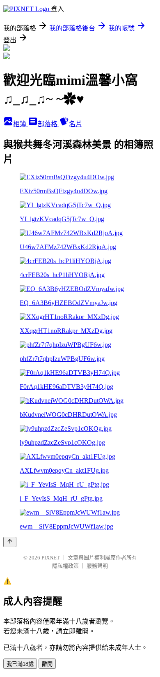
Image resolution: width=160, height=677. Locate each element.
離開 (47, 664)
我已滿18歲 (20, 664)
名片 (75, 123)
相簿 (20, 123)
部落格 (48, 123)
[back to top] (9, 542)
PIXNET (50, 558)
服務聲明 (97, 566)
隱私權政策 (65, 566)
